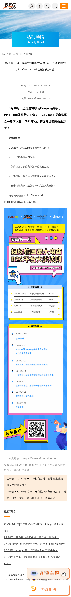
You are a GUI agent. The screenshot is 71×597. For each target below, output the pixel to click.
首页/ (9, 54)
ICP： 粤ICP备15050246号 (16, 579)
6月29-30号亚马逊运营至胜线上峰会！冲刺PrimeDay (34, 544)
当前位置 (27, 54)
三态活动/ (17, 54)
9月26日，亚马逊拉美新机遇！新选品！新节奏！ (31, 537)
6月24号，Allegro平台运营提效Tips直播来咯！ (31, 550)
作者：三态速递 (35, 92)
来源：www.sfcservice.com (35, 98)
